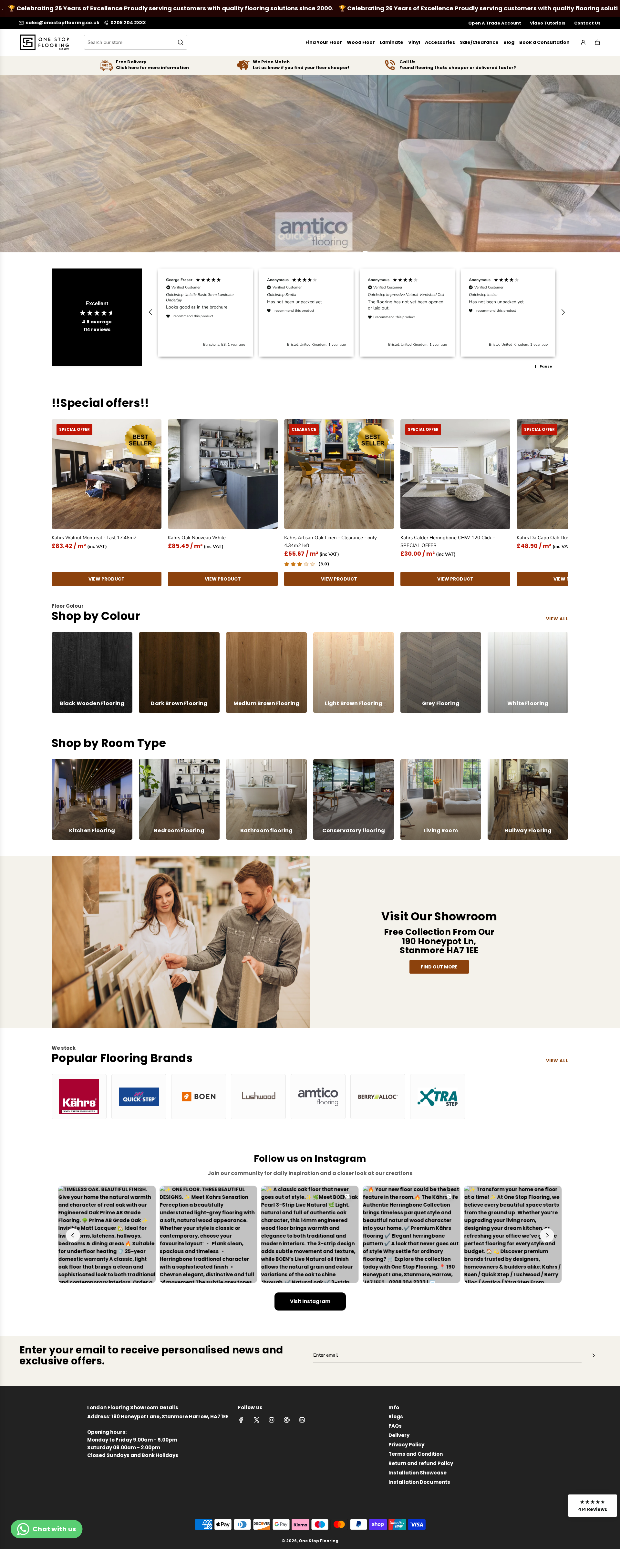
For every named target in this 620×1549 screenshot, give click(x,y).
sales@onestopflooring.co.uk (62, 22)
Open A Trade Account (494, 23)
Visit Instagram (310, 1301)
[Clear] (166, 42)
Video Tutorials (547, 23)
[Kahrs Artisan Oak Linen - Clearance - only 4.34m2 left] (339, 474)
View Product (106, 579)
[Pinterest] (287, 1420)
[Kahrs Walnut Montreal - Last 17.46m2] (106, 474)
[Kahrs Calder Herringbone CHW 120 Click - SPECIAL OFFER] (455, 474)
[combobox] (135, 42)
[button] (151, 312)
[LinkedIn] (302, 1420)
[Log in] (583, 42)
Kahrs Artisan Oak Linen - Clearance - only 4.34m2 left (330, 541)
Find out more (439, 967)
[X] (256, 1420)
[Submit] (593, 1355)
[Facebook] (241, 1420)
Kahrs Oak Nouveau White (197, 537)
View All (557, 1061)
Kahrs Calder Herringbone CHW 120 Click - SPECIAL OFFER (447, 541)
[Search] (180, 42)
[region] (357, 312)
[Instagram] (271, 1420)
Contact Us (587, 23)
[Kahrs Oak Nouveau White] (223, 474)
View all (557, 619)
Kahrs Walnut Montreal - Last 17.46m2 (94, 537)
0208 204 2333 (128, 22)
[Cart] (597, 42)
